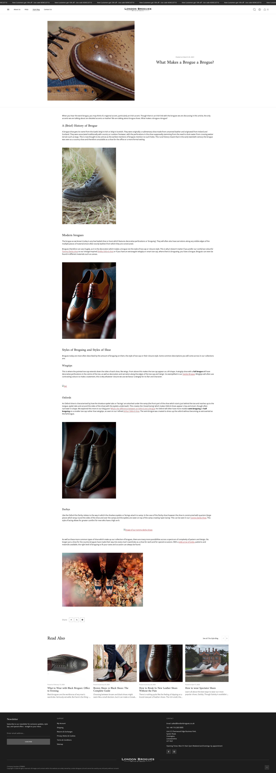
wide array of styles (186, 542)
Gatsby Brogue (189, 374)
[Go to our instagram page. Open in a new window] (174, 752)
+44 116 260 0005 (176, 727)
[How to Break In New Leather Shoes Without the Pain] (161, 663)
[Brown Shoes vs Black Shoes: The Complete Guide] (115, 663)
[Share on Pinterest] (82, 620)
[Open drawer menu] (8, 9)
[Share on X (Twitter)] (77, 620)
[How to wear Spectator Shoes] (207, 663)
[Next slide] (227, 638)
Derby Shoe (201, 518)
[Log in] (259, 9)
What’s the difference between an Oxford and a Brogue (133, 408)
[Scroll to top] (267, 767)
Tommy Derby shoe (70, 251)
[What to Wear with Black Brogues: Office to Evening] (69, 663)
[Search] (254, 9)
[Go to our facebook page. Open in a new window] (168, 752)
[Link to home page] (138, 760)
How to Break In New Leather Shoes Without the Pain (158, 689)
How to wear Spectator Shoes (200, 688)
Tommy (193, 518)
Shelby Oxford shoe (105, 251)
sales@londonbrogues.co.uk (182, 723)
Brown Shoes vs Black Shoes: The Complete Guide (110, 689)
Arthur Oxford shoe (131, 411)
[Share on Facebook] (71, 620)
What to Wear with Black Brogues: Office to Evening (68, 689)
